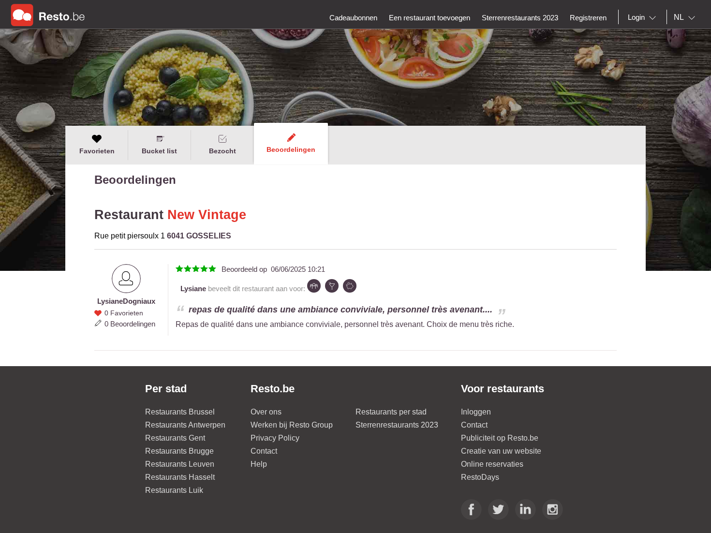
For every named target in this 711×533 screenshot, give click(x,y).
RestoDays (480, 477)
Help (259, 464)
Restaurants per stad (391, 412)
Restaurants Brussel (180, 412)
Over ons (266, 412)
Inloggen (476, 412)
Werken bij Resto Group (292, 425)
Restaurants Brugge (179, 451)
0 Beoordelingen (129, 324)
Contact (264, 451)
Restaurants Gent (175, 438)
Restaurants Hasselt (180, 477)
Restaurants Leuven (179, 464)
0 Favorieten (123, 313)
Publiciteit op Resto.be (499, 438)
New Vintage (206, 214)
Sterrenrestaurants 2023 (397, 425)
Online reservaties (492, 464)
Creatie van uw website (501, 451)
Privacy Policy (275, 438)
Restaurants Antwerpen (185, 425)
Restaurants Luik (174, 490)
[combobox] (644, 17)
